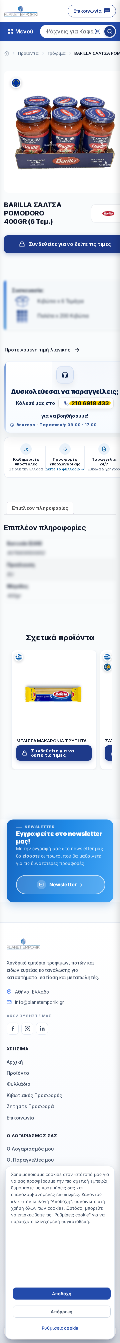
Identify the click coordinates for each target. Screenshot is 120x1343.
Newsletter (66, 885)
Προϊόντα (18, 1073)
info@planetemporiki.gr (39, 1002)
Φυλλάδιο (18, 1084)
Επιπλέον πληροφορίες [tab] (40, 508)
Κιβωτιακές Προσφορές (34, 1095)
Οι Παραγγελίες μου (30, 1160)
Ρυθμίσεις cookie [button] (60, 1328)
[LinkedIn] (42, 1029)
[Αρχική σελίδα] (7, 53)
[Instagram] (27, 1029)
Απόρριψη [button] (61, 1311)
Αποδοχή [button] (62, 1293)
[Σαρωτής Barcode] (97, 31)
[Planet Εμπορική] (21, 11)
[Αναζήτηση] (109, 31)
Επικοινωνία (87, 11)
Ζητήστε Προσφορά (30, 1106)
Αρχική (15, 1062)
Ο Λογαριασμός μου (30, 1149)
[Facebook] (13, 1029)
